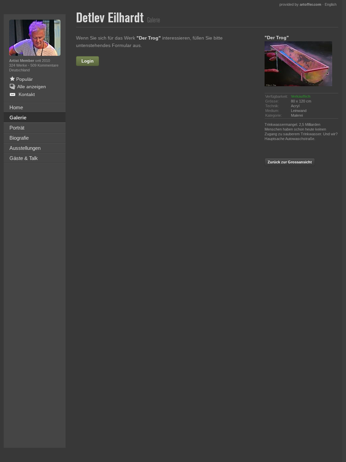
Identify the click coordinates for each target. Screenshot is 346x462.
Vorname (138, 61)
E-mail (116, 104)
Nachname (111, 90)
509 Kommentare (44, 65)
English (331, 4)
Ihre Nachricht (107, 119)
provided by (300, 4)
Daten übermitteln (166, 194)
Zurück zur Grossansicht (290, 162)
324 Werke (18, 65)
